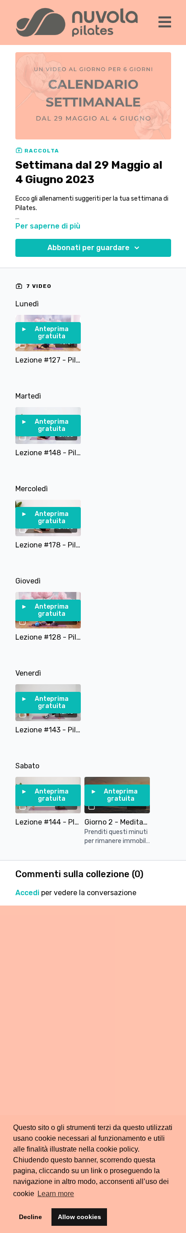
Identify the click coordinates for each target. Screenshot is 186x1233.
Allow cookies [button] (79, 1216)
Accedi (27, 892)
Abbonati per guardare (88, 247)
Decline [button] (30, 1216)
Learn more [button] (55, 1193)
